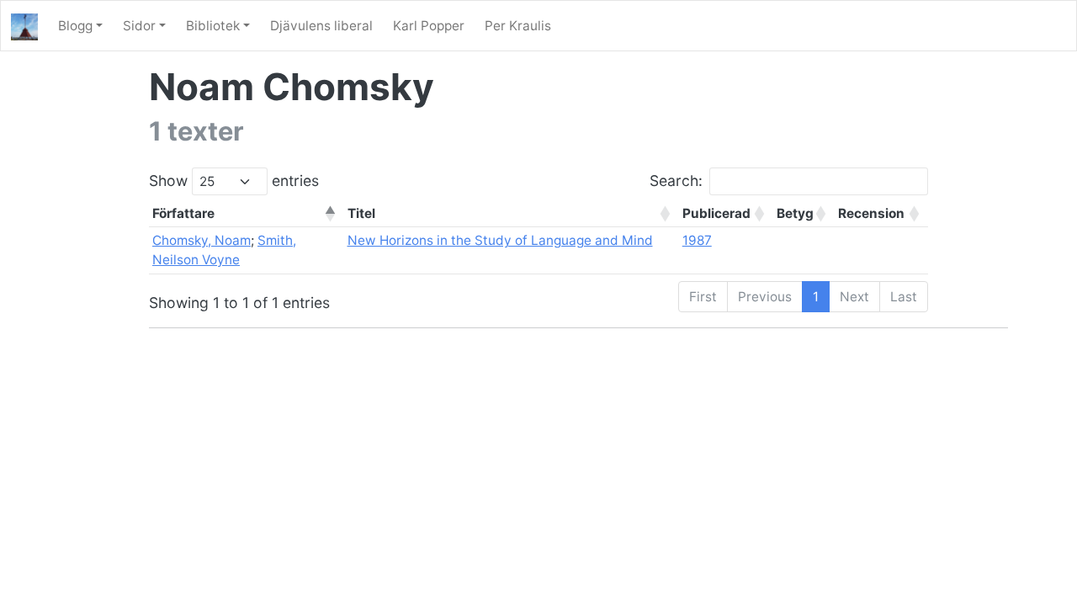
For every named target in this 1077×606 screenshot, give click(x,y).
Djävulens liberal (321, 26)
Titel (361, 213)
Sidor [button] (139, 26)
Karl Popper (428, 26)
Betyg (795, 213)
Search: (676, 180)
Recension (871, 213)
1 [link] (816, 297)
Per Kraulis (518, 26)
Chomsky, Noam (201, 240)
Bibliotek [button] (213, 26)
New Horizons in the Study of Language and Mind (500, 240)
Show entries (234, 180)
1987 (697, 240)
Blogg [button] (75, 26)
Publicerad (716, 213)
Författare (183, 213)
